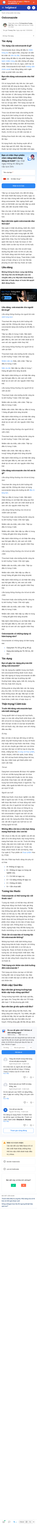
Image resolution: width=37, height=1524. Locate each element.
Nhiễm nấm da (7, 361)
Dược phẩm (27, 852)
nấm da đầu (15, 55)
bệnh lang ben (7, 317)
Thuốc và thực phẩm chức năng (11, 13)
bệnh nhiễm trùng (8, 61)
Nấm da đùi (6, 368)
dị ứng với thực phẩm (26, 752)
